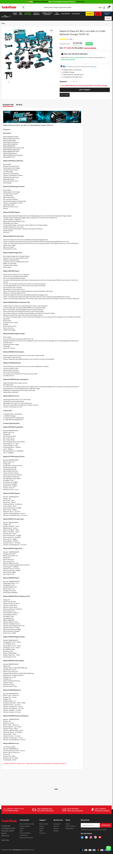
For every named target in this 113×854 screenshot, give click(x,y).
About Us (56, 826)
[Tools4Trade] (9, 7)
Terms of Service (70, 826)
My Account (57, 824)
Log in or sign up (90, 48)
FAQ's (21, 831)
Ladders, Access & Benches (47, 13)
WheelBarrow (65, 13)
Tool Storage (57, 13)
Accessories (76, 13)
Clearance (90, 13)
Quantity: (63, 81)
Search (68, 824)
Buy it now (64, 95)
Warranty (56, 828)
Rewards (108, 18)
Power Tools (15, 13)
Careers (22, 828)
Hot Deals (98, 13)
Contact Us (42, 833)
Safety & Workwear (36, 13)
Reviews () (67, 39)
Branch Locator (43, 824)
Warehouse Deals (106, 13)
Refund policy (70, 828)
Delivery (41, 826)
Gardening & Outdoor (27, 13)
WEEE (41, 831)
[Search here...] (23, 7)
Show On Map (5, 840)
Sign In (100, 7)
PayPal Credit (24, 835)
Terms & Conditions (25, 833)
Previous (8, 30)
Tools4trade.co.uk (17, 850)
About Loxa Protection (26, 837)
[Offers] (42, 117)
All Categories (5, 16)
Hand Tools (20, 13)
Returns (41, 828)
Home (3, 23)
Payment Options (25, 826)
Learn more (93, 66)
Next (8, 82)
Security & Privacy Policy (27, 824)
